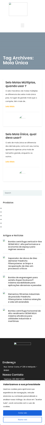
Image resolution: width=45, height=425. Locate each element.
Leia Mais (10, 106)
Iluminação (8, 226)
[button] (22, 25)
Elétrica (7, 215)
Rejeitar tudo (22, 420)
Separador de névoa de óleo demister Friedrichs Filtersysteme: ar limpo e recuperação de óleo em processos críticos (22, 263)
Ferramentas (9, 219)
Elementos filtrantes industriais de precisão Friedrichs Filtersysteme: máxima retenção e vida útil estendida (24, 298)
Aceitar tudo (22, 413)
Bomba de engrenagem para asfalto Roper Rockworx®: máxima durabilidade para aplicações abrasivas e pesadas (24, 281)
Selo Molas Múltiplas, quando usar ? (21, 84)
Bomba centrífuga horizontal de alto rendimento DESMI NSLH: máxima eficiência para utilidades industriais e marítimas (24, 316)
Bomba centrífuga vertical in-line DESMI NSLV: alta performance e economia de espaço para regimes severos (25, 245)
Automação (9, 208)
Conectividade (10, 212)
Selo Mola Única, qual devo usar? (21, 136)
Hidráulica (8, 223)
